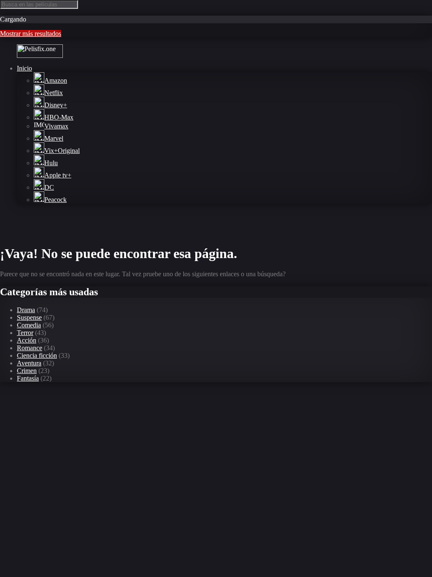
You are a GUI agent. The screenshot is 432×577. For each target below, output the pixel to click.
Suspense (29, 317)
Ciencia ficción (37, 355)
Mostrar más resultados (30, 33)
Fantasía (28, 378)
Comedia (29, 325)
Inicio (24, 68)
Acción (26, 340)
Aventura (29, 363)
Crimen (27, 370)
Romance (29, 347)
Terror (25, 332)
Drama (26, 309)
